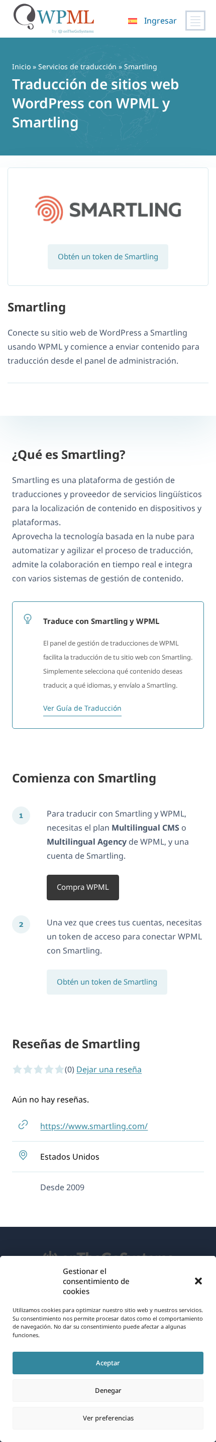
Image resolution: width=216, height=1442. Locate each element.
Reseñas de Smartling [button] (76, 1043)
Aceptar (108, 1362)
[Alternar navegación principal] (195, 21)
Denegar (108, 1390)
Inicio (21, 66)
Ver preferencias (108, 1417)
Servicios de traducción (77, 66)
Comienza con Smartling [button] (84, 777)
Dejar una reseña (109, 1069)
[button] (198, 1281)
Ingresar (160, 20)
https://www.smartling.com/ (94, 1126)
